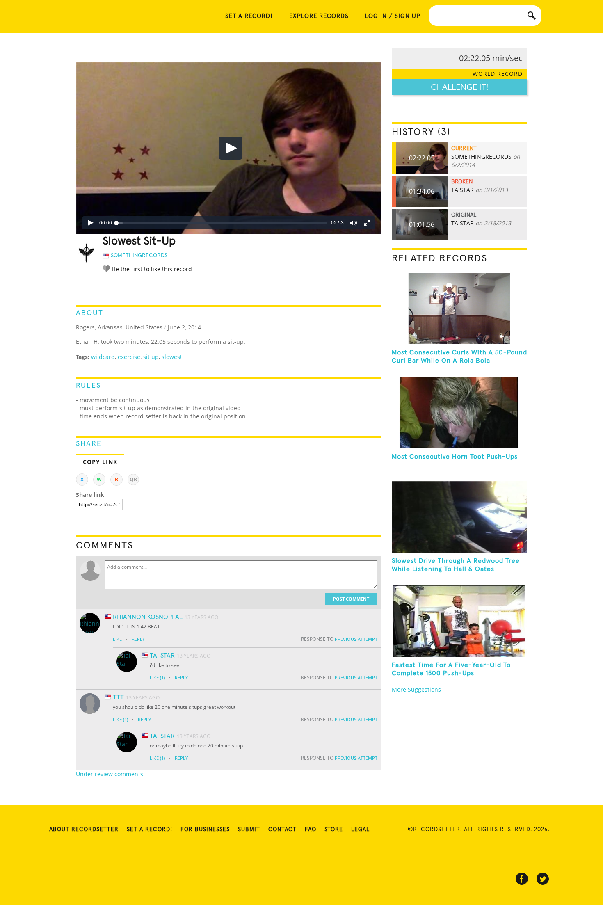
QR (133, 479)
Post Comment (351, 599)
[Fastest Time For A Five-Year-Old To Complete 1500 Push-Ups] (459, 621)
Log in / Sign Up (392, 16)
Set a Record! (149, 829)
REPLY (138, 639)
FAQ (310, 829)
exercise (129, 357)
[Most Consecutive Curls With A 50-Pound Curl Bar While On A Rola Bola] (459, 308)
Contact (282, 829)
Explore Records (319, 16)
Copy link (100, 462)
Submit (249, 829)
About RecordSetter (84, 829)
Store (333, 829)
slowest (172, 357)
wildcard (103, 357)
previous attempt (356, 639)
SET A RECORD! (249, 16)
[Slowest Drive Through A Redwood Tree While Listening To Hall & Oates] (459, 517)
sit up (151, 357)
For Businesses (205, 829)
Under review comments (109, 774)
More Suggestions (416, 689)
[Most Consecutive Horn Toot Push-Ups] (459, 412)
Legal (360, 829)
